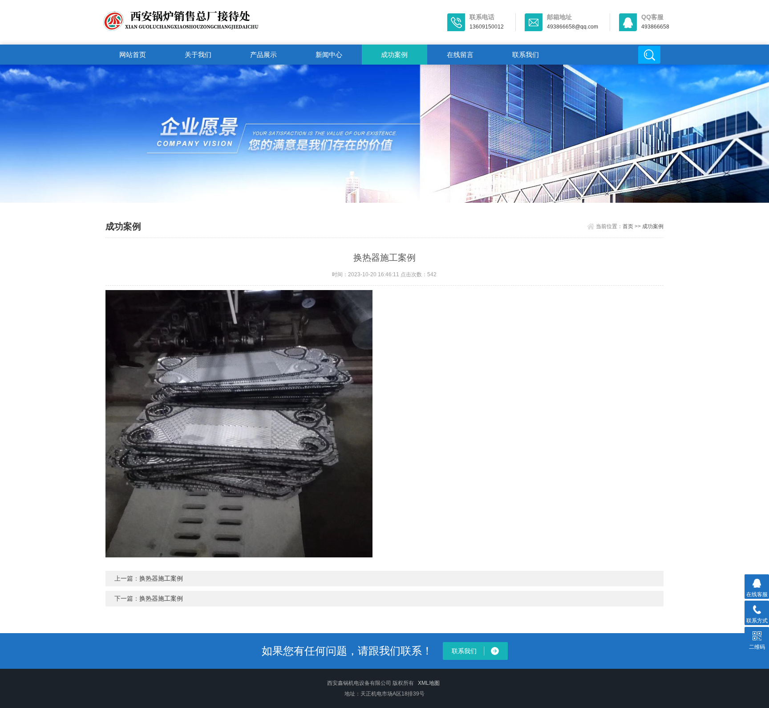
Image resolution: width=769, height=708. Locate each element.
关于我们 (198, 54)
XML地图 (429, 683)
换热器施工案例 (161, 578)
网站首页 (132, 54)
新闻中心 (329, 54)
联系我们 (525, 54)
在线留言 (460, 54)
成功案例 (394, 54)
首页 (628, 226)
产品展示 (263, 54)
